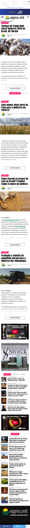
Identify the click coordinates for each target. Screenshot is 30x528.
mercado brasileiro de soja (10, 220)
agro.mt (10, 35)
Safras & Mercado (20, 226)
